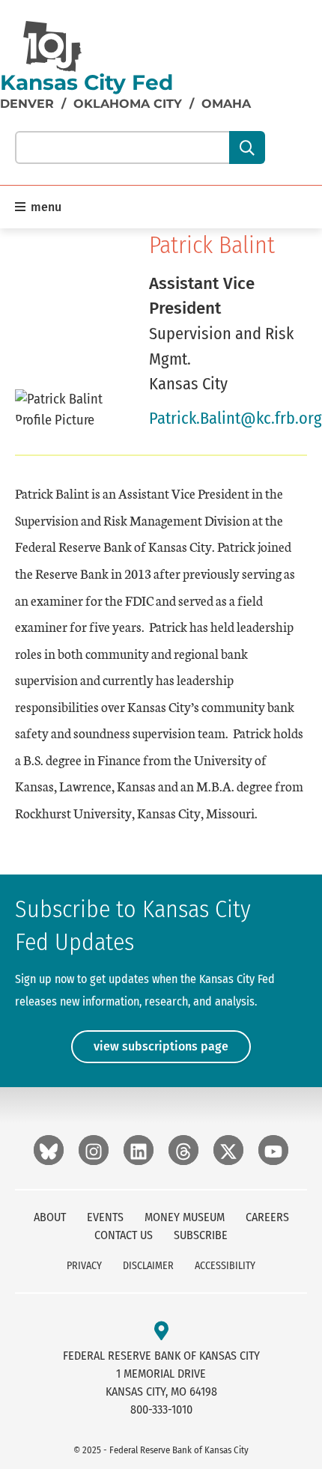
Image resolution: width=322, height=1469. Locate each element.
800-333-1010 (161, 1409)
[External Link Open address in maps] (161, 1331)
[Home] (52, 46)
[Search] (246, 147)
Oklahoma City (127, 104)
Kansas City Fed (86, 82)
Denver (27, 104)
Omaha (226, 104)
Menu (44, 207)
